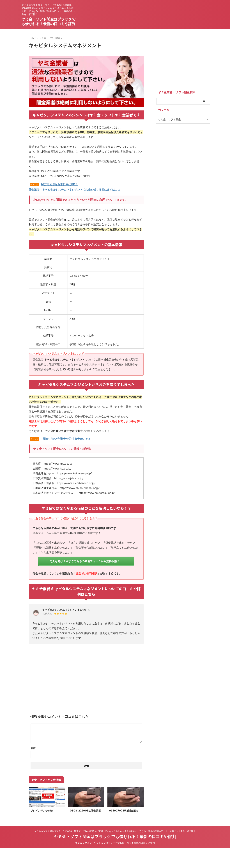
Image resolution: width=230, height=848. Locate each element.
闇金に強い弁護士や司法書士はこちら (67, 439)
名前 (33, 748)
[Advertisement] (86, 674)
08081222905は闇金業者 (85, 810)
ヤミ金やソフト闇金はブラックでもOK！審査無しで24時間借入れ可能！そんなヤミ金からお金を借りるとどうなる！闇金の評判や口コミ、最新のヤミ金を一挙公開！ (115, 831)
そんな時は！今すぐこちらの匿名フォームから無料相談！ (85, 561)
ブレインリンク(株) (42, 810)
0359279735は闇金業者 (123, 810)
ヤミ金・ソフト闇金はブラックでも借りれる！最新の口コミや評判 (115, 836)
